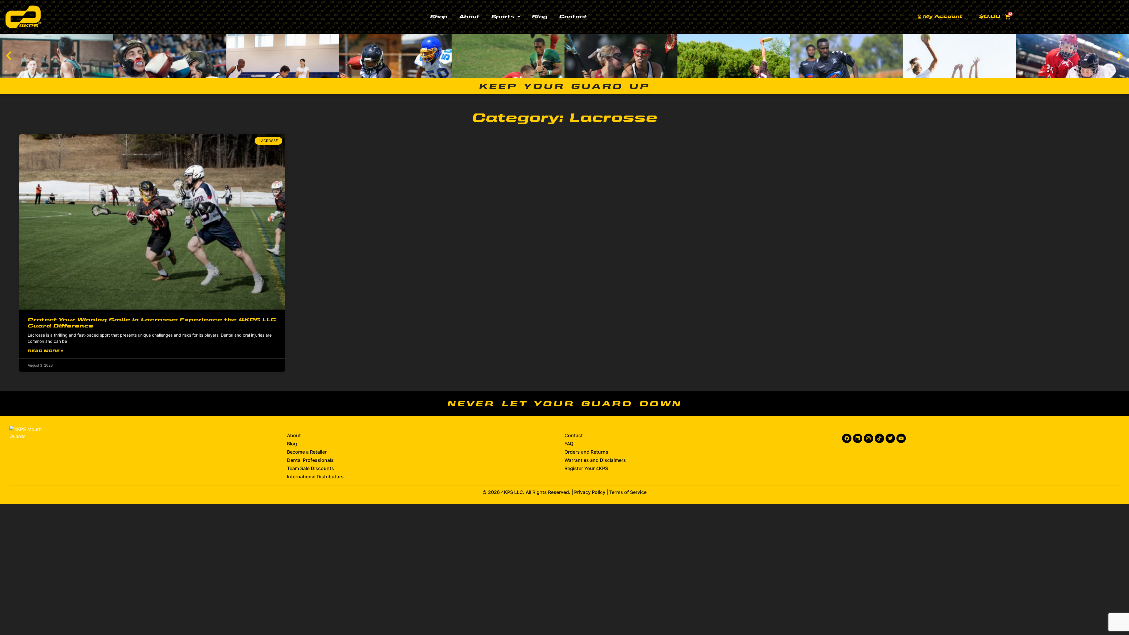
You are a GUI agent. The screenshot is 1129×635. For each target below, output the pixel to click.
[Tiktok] (879, 438)
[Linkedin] (857, 438)
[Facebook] (846, 438)
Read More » (45, 351)
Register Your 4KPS (586, 468)
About (469, 17)
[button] (9, 56)
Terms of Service (628, 492)
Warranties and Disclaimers (595, 460)
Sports (503, 17)
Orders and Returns (586, 452)
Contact (573, 17)
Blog (539, 17)
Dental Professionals (310, 460)
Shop (438, 17)
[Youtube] (901, 438)
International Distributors (315, 476)
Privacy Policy (589, 492)
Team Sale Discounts (310, 468)
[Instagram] (868, 438)
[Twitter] (890, 438)
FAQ (568, 444)
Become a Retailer (307, 452)
